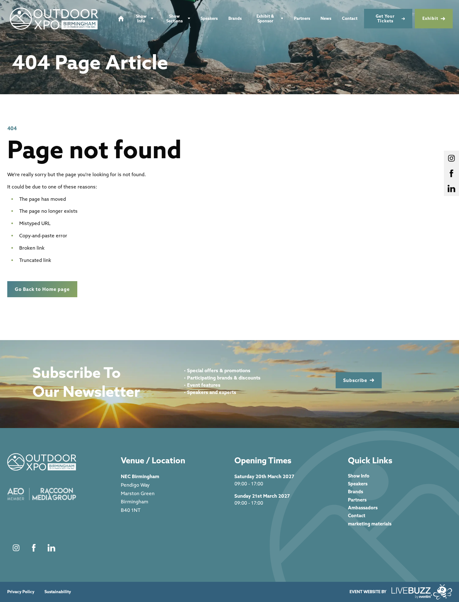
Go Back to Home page (42, 289)
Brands (235, 18)
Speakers (209, 18)
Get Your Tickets (385, 18)
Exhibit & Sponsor (265, 18)
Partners (302, 18)
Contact (349, 18)
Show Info (141, 18)
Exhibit (430, 18)
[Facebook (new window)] (33, 547)
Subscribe (355, 380)
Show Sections (174, 18)
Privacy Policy (20, 591)
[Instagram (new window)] (16, 547)
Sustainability (57, 591)
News (326, 18)
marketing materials (369, 523)
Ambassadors (363, 507)
